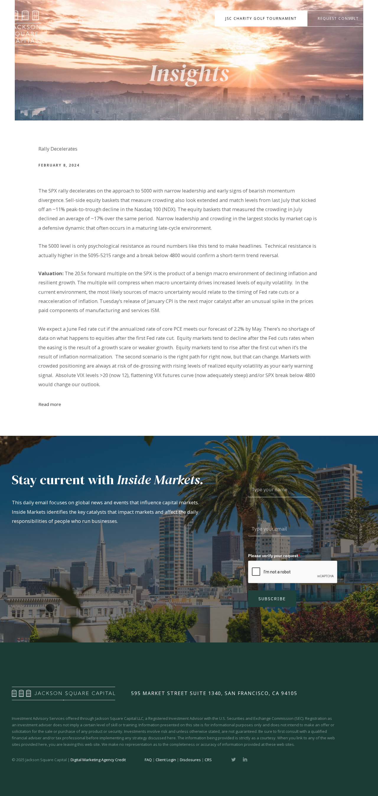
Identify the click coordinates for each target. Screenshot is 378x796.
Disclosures (190, 759)
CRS (208, 759)
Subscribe (272, 598)
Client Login (166, 759)
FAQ (148, 759)
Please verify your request (274, 555)
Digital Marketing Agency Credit (98, 759)
